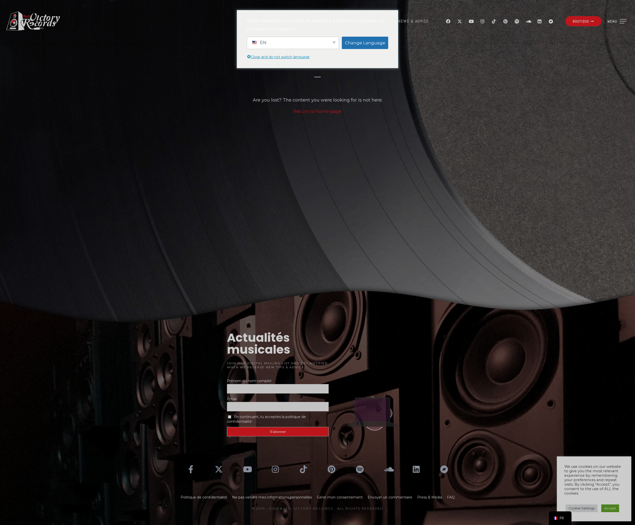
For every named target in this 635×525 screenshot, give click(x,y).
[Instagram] (482, 21)
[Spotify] (516, 21)
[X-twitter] (459, 21)
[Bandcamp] (550, 21)
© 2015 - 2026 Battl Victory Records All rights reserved (317, 508)
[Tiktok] (493, 21)
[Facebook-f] (191, 469)
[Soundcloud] (528, 21)
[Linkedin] (539, 21)
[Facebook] (448, 21)
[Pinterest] (505, 21)
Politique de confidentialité (204, 497)
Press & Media (429, 497)
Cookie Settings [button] (582, 508)
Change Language (365, 42)
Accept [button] (610, 508)
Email (232, 399)
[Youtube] (471, 21)
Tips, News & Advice (408, 21)
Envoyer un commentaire (390, 497)
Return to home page (317, 111)
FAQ (451, 497)
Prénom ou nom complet (249, 381)
